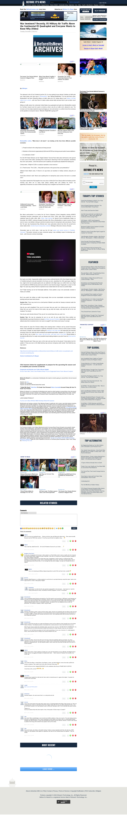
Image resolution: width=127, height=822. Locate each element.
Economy (34, 5)
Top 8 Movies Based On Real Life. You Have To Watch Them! (100, 340)
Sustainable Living (63, 5)
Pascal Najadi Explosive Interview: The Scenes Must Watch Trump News (91, 206)
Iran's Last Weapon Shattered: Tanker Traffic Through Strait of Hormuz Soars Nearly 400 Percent (92, 392)
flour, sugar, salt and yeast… (51, 334)
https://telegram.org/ (100, 150)
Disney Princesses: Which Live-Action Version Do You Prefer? (29, 474)
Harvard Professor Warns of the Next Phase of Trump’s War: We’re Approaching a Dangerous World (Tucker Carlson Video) (93, 268)
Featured (28, 5)
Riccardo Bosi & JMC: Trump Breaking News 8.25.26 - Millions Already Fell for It (93, 273)
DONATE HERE (85, 11)
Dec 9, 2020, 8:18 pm (28, 712)
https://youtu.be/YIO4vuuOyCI (30, 686)
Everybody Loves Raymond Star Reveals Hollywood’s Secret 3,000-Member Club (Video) (92, 284)
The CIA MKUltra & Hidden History (90, 484)
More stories (41, 19)
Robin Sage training (46, 218)
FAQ (44, 791)
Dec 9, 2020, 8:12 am (28, 689)
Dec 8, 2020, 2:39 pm (28, 646)
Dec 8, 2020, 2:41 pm (28, 657)
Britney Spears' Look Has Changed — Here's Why (65, 205)
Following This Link (27, 440)
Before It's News (35, 2)
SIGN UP (86, 174)
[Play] (93, 31)
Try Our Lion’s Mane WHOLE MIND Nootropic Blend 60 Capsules (37, 400)
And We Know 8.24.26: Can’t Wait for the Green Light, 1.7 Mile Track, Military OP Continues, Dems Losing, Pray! (91, 215)
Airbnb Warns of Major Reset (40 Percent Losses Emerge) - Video (91, 278)
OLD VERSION (100, 11)
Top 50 (83, 5)
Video (79, 5)
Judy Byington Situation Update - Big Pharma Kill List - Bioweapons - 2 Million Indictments (93, 237)
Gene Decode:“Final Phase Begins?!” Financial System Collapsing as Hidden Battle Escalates (93, 243)
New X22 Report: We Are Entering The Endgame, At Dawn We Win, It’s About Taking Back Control (93, 249)
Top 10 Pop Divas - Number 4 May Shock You (92, 74)
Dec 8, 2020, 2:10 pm (28, 618)
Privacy (55, 791)
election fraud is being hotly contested (40, 225)
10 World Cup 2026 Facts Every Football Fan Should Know (67, 474)
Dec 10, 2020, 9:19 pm (29, 735)
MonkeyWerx (43, 96)
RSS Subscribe (90, 791)
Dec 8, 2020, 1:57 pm (28, 606)
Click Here (34, 387)
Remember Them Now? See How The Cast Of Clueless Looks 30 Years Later (47, 206)
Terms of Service (64, 791)
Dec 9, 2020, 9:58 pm (33, 593)
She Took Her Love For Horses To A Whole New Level (86, 340)
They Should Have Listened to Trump (91, 311)
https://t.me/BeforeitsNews (87, 155)
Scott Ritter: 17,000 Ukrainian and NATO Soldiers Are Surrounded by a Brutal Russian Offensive (93, 405)
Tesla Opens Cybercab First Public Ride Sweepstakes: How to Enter (91, 477)
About (28, 791)
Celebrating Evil (85, 481)
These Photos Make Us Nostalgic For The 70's (26, 492)
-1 (67, 689)
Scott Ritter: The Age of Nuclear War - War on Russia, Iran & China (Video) (93, 386)
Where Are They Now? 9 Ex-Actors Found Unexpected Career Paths (91, 110)
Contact (49, 791)
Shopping (96, 5)
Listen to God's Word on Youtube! (93, 45)
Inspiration (71, 5)
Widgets (98, 791)
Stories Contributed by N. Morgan (29, 356)
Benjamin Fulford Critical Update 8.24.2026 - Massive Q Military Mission (92, 227)
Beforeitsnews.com (32, 9)
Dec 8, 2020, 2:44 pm (33, 574)
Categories (102, 5)
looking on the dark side (53, 330)
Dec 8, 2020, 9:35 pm (28, 681)
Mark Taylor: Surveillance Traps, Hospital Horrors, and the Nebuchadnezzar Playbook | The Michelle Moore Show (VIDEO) (93, 307)
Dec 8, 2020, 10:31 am (29, 541)
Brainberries (22, 135)
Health (38, 5)
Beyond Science (45, 5)
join (28, 382)
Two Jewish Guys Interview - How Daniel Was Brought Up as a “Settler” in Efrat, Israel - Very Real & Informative (93, 451)
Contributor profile (34, 19)
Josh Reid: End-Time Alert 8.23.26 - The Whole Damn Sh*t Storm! (91, 381)
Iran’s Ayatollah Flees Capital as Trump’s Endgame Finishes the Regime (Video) (91, 295)
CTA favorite (60, 135)
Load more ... (48, 769)
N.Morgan (24, 88)
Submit (93, 187)
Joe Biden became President (51, 319)
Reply (64, 541)
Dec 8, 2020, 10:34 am (29, 549)
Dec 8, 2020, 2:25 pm (28, 634)
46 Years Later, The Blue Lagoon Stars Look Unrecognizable (48, 492)
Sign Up (104, 2)
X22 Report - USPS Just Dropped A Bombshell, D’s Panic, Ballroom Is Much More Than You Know (93, 222)
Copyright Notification (77, 791)
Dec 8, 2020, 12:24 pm (29, 565)
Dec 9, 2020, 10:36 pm (29, 724)
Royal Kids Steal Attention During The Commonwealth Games (28, 132)
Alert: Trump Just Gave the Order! (89, 210)
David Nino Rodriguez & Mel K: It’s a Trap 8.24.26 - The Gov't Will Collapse (92, 201)
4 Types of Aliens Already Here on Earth (91, 462)
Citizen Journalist (56, 387)
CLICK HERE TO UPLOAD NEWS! (99, 19)
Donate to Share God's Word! (93, 48)
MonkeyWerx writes (25, 141)
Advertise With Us (36, 791)
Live (76, 5)
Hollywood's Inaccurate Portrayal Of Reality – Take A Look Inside (28, 206)
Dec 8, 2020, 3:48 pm (28, 671)
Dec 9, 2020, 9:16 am (28, 698)
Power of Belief (54, 5)
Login (100, 2)
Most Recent (90, 5)
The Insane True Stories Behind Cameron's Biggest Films (67, 492)
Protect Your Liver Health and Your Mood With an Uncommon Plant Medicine (93, 467)
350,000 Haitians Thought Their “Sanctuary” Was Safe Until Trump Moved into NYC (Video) (92, 317)
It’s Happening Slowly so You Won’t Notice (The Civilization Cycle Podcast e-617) (92, 446)
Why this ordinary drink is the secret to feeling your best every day (66, 132)
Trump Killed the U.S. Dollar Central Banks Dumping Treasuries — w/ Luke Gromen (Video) (92, 300)
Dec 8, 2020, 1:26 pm (28, 583)
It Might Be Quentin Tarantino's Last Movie (47, 131)
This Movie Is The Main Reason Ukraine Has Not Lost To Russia (93, 433)
